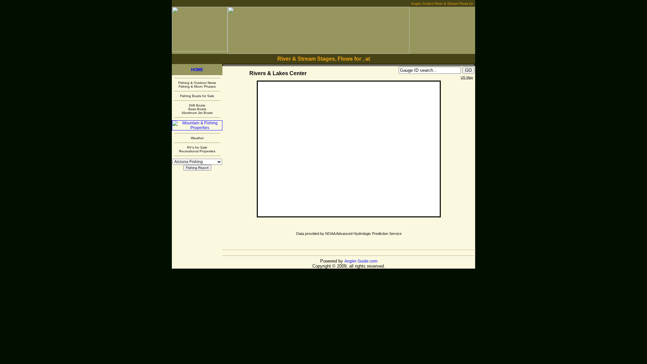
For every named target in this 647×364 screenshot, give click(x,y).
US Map (467, 77)
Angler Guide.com (360, 261)
